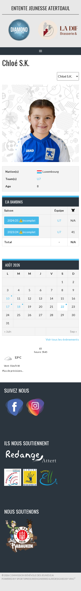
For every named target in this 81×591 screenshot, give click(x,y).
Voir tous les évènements (62, 339)
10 (7, 298)
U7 (39, 179)
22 (62, 306)
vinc (72, 578)
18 (18, 306)
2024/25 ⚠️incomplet (21, 220)
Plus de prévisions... (12, 370)
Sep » (73, 331)
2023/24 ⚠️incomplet (21, 232)
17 (7, 306)
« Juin (7, 331)
